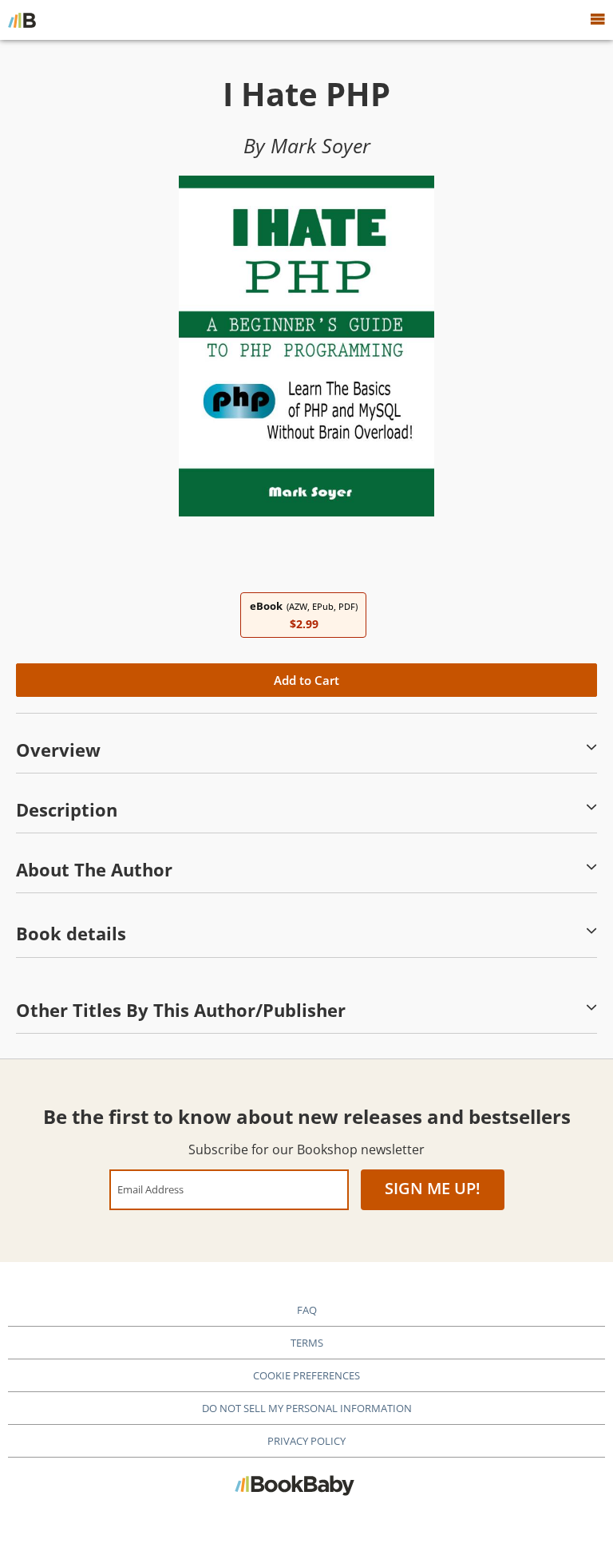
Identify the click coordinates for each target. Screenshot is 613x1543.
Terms (307, 1342)
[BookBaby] (22, 20)
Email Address (150, 1189)
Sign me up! (433, 1188)
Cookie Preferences (306, 1375)
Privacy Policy (306, 1441)
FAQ (307, 1310)
